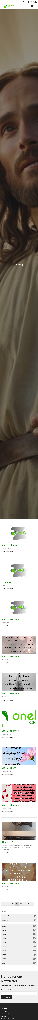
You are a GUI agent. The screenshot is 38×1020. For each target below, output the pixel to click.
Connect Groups (18, 916)
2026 (18, 926)
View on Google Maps (7, 1018)
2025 (18, 930)
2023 (18, 938)
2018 (18, 959)
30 (21, 904)
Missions (18, 920)
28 (13, 904)
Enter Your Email (6, 990)
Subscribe (6, 997)
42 (28, 904)
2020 (18, 950)
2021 (18, 946)
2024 (18, 934)
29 (17, 904)
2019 (18, 955)
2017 (18, 963)
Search (25, 2)
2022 (18, 942)
